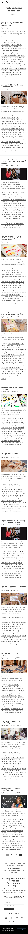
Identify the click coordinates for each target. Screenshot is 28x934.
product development (8, 373)
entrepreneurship (6, 52)
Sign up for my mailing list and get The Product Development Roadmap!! (14, 898)
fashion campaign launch (16, 57)
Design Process (6, 353)
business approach (16, 46)
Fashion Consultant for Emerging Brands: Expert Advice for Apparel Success (14, 161)
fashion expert (13, 61)
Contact (5, 863)
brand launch (11, 42)
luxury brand (11, 371)
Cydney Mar (15, 922)
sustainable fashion (14, 76)
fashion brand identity (8, 54)
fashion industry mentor (8, 701)
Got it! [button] (21, 929)
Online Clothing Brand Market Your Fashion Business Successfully (12, 24)
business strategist (20, 48)
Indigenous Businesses (14, 774)
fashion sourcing (14, 707)
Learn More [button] (4, 932)
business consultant (7, 48)
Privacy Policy (21, 863)
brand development (14, 41)
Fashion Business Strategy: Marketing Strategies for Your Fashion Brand (12, 238)
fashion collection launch (9, 59)
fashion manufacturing (14, 65)
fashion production (15, 68)
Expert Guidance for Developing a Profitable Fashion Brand (13, 521)
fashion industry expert (8, 433)
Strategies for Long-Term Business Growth (10, 789)
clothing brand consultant (9, 50)
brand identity (12, 418)
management (5, 708)
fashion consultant (7, 431)
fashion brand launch (17, 354)
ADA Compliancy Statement (14, 865)
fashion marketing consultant (10, 705)
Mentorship (11, 70)
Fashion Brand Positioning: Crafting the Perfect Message (12, 313)
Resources (12, 863)
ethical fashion (17, 52)
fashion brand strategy (13, 55)
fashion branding (6, 427)
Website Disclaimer (14, 868)
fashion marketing (17, 703)
